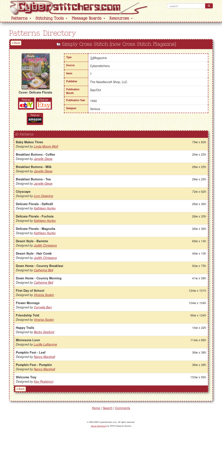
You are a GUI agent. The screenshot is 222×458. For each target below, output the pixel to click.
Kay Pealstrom (44, 381)
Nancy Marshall (44, 356)
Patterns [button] (20, 18)
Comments (122, 408)
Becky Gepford (44, 332)
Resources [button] (120, 18)
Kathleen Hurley (45, 208)
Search (108, 408)
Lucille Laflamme (45, 344)
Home (96, 408)
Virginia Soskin (44, 295)
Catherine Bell (43, 270)
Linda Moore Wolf (46, 146)
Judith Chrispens (45, 245)
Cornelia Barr (43, 307)
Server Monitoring (99, 426)
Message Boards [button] (87, 18)
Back (16, 42)
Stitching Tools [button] (50, 18)
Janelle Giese (43, 159)
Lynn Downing (43, 196)
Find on (26, 99)
